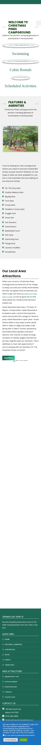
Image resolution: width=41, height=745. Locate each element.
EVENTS (7, 660)
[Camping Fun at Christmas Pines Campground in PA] (20, 483)
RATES (7, 655)
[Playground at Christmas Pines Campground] (20, 535)
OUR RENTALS (10, 649)
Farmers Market (11, 682)
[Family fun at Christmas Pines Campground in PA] (20, 430)
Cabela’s (8, 692)
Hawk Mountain (11, 687)
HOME (7, 639)
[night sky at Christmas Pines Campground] (20, 509)
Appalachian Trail (12, 676)
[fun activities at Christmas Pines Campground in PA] (20, 588)
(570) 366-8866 (11, 716)
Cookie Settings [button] (10, 740)
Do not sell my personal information (20, 735)
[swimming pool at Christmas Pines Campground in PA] (20, 562)
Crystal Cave (10, 697)
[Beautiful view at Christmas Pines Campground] (20, 456)
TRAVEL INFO (9, 665)
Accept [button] (23, 740)
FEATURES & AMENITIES (13, 644)
